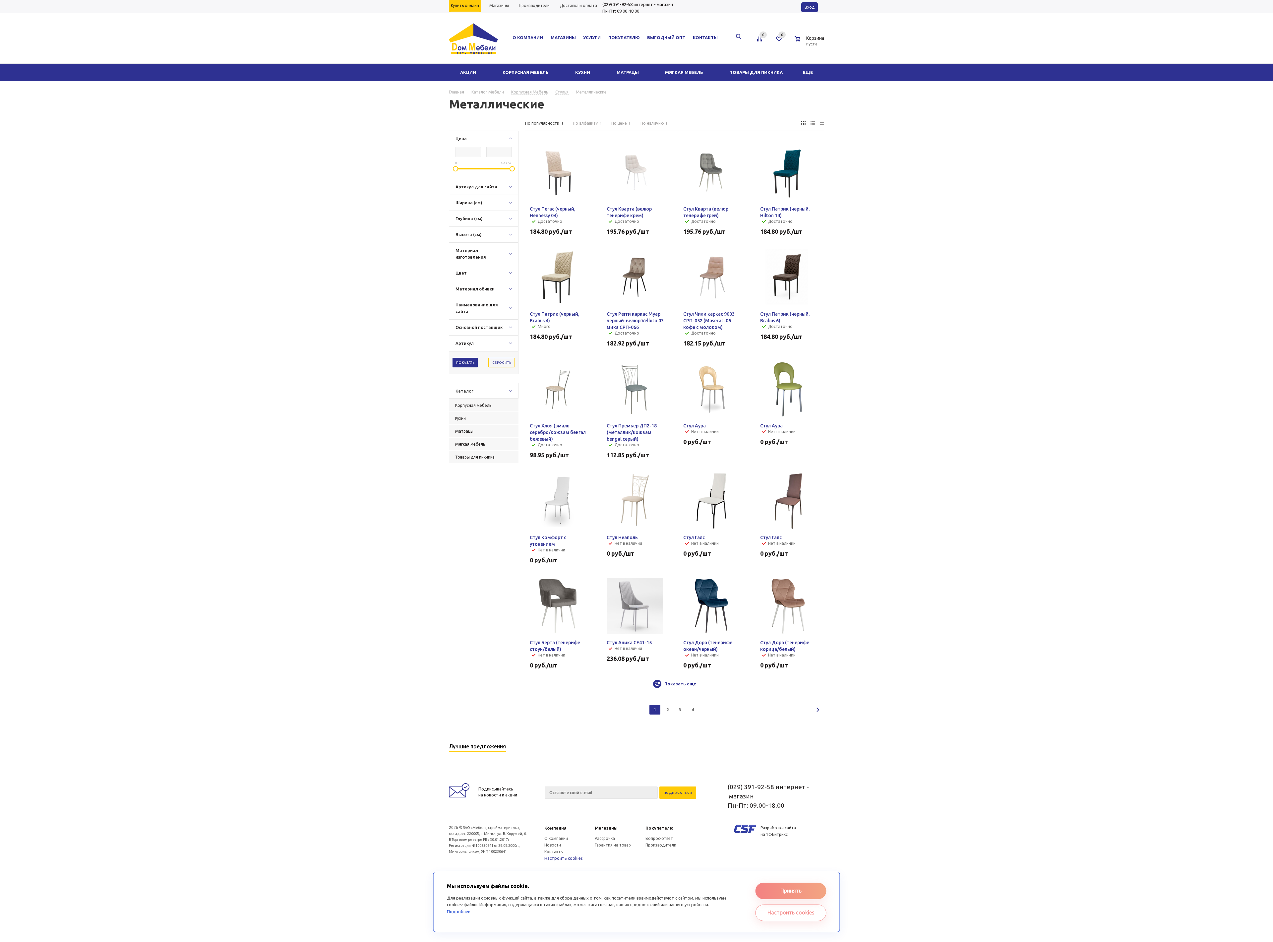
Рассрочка (605, 838)
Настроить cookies (563, 858)
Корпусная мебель (526, 72)
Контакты (554, 851)
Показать (465, 362)
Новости (552, 845)
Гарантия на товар (613, 845)
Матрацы (628, 72)
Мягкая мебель (684, 72)
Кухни (582, 72)
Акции (468, 72)
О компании (556, 838)
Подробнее (458, 911)
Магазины (606, 828)
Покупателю (659, 828)
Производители (660, 845)
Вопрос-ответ (659, 838)
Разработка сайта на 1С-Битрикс (778, 831)
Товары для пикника (756, 72)
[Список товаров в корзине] (810, 42)
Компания (555, 828)
